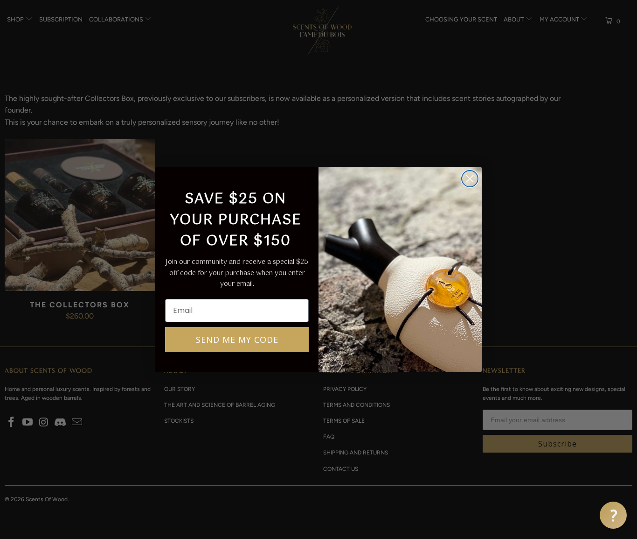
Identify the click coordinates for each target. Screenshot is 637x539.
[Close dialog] (470, 178)
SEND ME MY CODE (237, 339)
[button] (613, 515)
